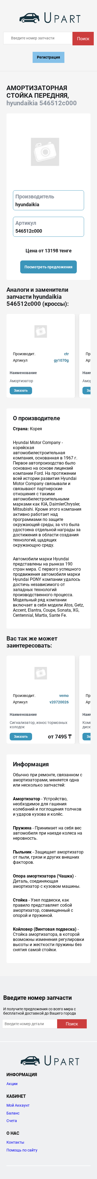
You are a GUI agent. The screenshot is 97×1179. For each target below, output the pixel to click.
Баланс (12, 1113)
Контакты (15, 1142)
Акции (12, 1084)
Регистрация (48, 57)
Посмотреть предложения (48, 267)
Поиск (83, 38)
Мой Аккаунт (18, 1105)
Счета (11, 1121)
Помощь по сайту (21, 1150)
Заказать (21, 390)
